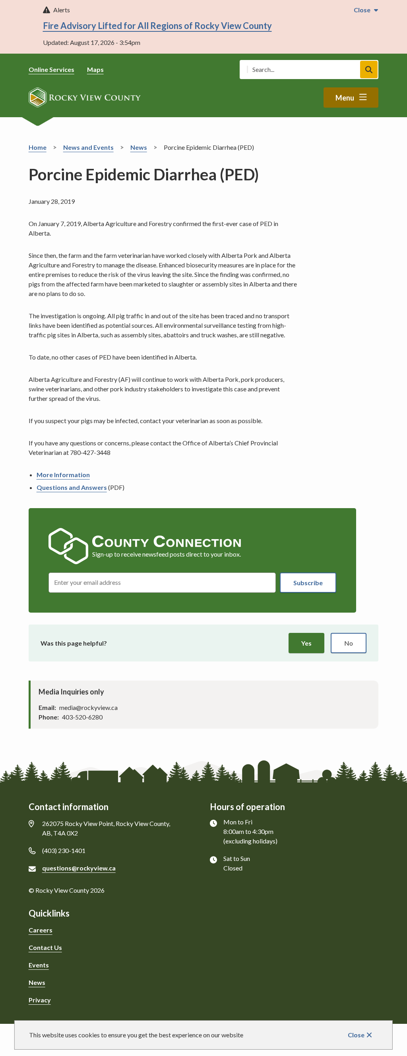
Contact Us (45, 947)
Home (38, 147)
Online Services (51, 69)
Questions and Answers (72, 487)
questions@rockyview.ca (79, 868)
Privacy (40, 1000)
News (138, 147)
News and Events (88, 147)
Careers (40, 930)
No (348, 643)
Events (39, 965)
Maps (95, 69)
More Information (63, 474)
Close (356, 1035)
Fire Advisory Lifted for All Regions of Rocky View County (157, 25)
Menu (344, 97)
